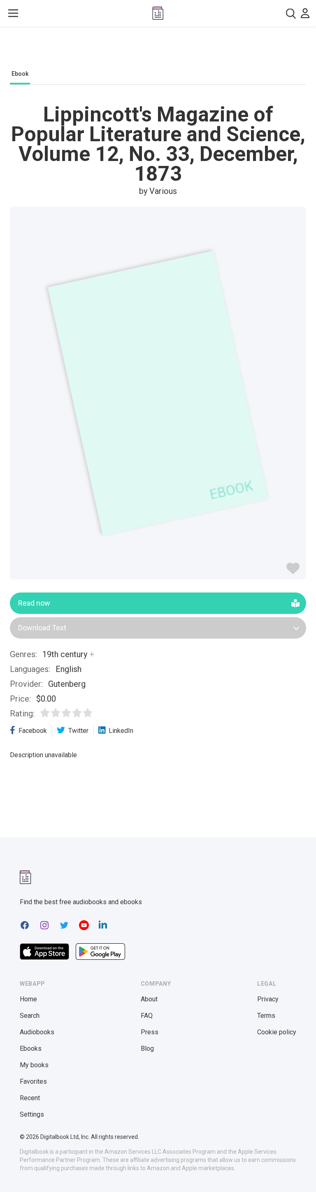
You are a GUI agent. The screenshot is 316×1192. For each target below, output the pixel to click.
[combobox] (291, 13)
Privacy (268, 999)
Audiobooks (37, 1032)
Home (28, 999)
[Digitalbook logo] (157, 13)
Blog (147, 1048)
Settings (32, 1114)
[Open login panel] (305, 13)
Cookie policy (276, 1032)
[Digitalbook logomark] (25, 877)
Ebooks (31, 1048)
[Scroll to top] (294, 1170)
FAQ (147, 1015)
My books (34, 1065)
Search (30, 1015)
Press (149, 1032)
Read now (34, 603)
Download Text (42, 627)
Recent (30, 1098)
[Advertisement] (158, 50)
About (149, 999)
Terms (266, 1015)
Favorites (33, 1081)
